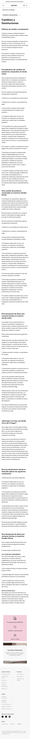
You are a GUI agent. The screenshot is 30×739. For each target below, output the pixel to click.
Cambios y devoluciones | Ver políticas (14, 1)
